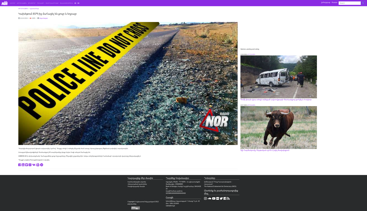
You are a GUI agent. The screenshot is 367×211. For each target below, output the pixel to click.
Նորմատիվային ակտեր (137, 182)
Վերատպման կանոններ (137, 184)
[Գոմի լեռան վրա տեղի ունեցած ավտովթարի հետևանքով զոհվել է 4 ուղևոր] (278, 77)
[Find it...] (363, 3)
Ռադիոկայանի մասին (136, 186)
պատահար (34, 8)
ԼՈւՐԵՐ (13, 3)
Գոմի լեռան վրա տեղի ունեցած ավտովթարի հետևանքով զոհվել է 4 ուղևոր (276, 99)
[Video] (78, 3)
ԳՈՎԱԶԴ (40, 3)
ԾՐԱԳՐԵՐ (32, 3)
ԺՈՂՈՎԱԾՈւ (22, 3)
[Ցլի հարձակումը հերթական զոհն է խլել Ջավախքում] (278, 127)
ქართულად (326, 2)
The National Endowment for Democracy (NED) (220, 186)
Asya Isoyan (43, 18)
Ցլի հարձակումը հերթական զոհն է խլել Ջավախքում (264, 150)
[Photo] (75, 3)
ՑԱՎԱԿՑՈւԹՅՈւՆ (66, 3)
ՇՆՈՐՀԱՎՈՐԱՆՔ (52, 3)
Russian (334, 2)
